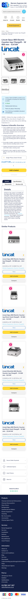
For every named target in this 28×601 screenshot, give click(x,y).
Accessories (5, 518)
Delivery (4, 534)
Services (4, 530)
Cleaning (4, 513)
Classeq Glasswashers (8, 503)
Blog (3, 555)
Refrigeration (5, 507)
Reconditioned (6, 538)
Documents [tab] (8, 184)
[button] (4, 54)
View (14, 271)
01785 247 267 (8, 585)
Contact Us (5, 550)
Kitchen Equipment (7, 511)
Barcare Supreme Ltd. (19, 3)
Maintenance (5, 536)
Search (24, 11)
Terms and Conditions (8, 553)
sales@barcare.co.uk (8, 587)
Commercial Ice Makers (8, 509)
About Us (4, 548)
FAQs (3, 563)
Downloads (5, 559)
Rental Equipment (14, 25)
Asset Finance (6, 541)
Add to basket (14, 170)
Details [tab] (7, 181)
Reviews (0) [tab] (19, 184)
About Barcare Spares (8, 565)
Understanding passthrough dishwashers (14, 561)
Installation (5, 532)
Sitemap (4, 568)
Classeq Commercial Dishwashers (11, 501)
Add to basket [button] (14, 276)
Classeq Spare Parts (7, 520)
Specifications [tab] (17, 181)
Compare (14, 175)
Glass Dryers (5, 505)
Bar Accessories (6, 516)
